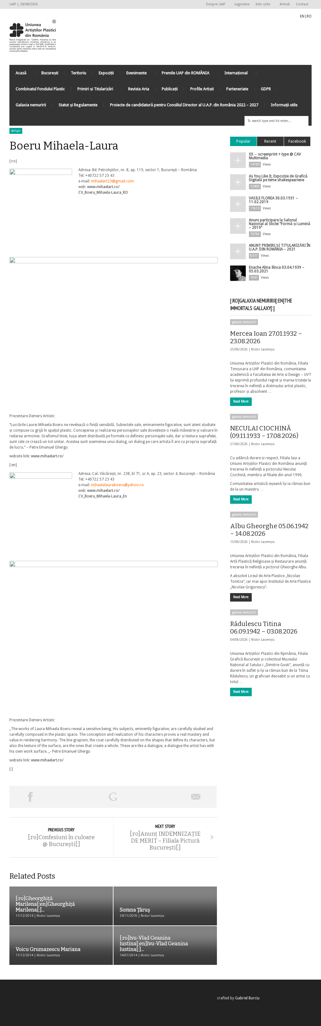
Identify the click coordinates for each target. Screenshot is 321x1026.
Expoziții (106, 73)
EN (302, 16)
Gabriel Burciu (247, 998)
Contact (302, 4)
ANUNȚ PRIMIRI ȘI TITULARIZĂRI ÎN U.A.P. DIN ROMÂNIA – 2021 (279, 247)
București (49, 73)
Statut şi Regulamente (78, 105)
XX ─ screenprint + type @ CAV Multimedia (275, 156)
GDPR (266, 89)
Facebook (297, 141)
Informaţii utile (284, 105)
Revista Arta (138, 89)
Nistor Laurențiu (263, 349)
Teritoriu (78, 73)
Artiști (15, 131)
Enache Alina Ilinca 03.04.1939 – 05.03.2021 (276, 269)
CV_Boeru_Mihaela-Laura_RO (103, 192)
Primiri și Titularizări (92, 90)
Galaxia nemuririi (31, 105)
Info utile (261, 4)
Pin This (154, 797)
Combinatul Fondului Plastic (40, 89)
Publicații (170, 89)
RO (309, 16)
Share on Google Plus (113, 797)
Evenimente (133, 74)
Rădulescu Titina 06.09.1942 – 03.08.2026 (263, 627)
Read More (241, 401)
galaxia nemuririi (244, 322)
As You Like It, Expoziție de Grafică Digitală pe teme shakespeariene (278, 178)
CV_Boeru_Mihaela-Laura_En (102, 496)
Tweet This (71, 797)
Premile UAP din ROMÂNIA (182, 74)
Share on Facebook (30, 797)
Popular (243, 141)
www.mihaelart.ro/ (103, 187)
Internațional (233, 74)
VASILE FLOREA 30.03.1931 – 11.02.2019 (273, 200)
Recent (270, 141)
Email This (196, 797)
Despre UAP (214, 4)
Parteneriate (237, 89)
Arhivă (285, 4)
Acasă (17, 74)
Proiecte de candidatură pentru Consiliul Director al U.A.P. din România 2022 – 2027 (184, 105)
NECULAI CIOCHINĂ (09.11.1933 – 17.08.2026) (264, 431)
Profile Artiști (202, 89)
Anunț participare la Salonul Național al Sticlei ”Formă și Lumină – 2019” (279, 224)
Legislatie (242, 4)
